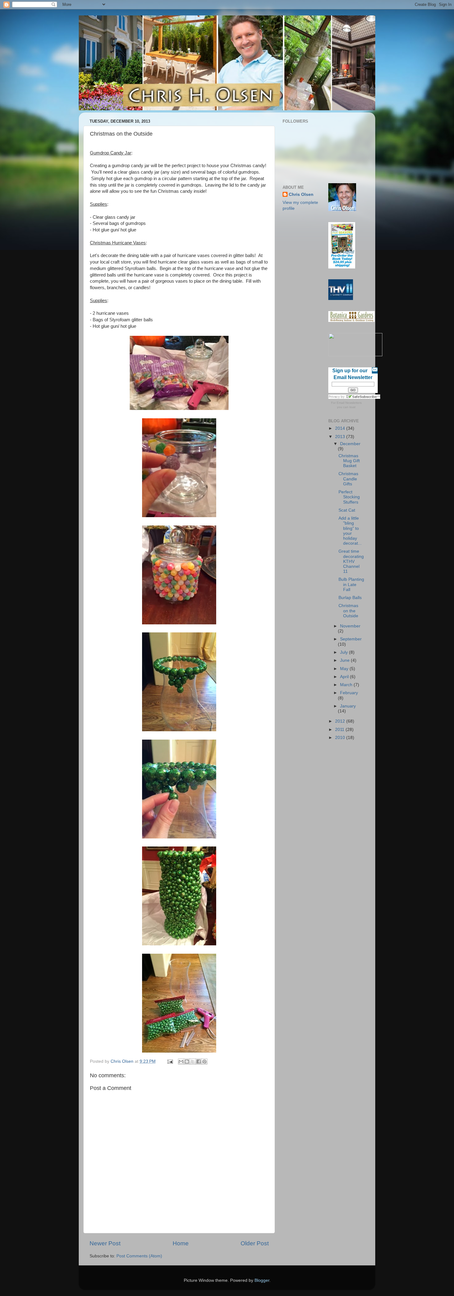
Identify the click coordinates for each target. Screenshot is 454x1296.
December (350, 443)
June (345, 660)
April (345, 676)
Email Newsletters (349, 402)
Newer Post (105, 1243)
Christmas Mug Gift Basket (349, 461)
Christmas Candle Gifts (348, 478)
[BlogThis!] (187, 1061)
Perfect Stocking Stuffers (349, 497)
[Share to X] (193, 1061)
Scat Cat (346, 510)
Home (181, 1243)
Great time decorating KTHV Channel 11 (351, 561)
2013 (340, 436)
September (351, 639)
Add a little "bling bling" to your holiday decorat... (350, 531)
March (347, 684)
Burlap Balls (350, 597)
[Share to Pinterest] (204, 1061)
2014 (340, 428)
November (350, 626)
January (348, 706)
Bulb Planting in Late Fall (351, 584)
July (344, 652)
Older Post (255, 1243)
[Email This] (181, 1061)
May (345, 668)
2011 (340, 729)
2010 (340, 737)
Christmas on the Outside (348, 610)
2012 (340, 721)
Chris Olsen (301, 194)
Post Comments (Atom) (139, 1256)
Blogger (261, 1280)
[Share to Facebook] (198, 1061)
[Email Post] (169, 1061)
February (349, 692)
